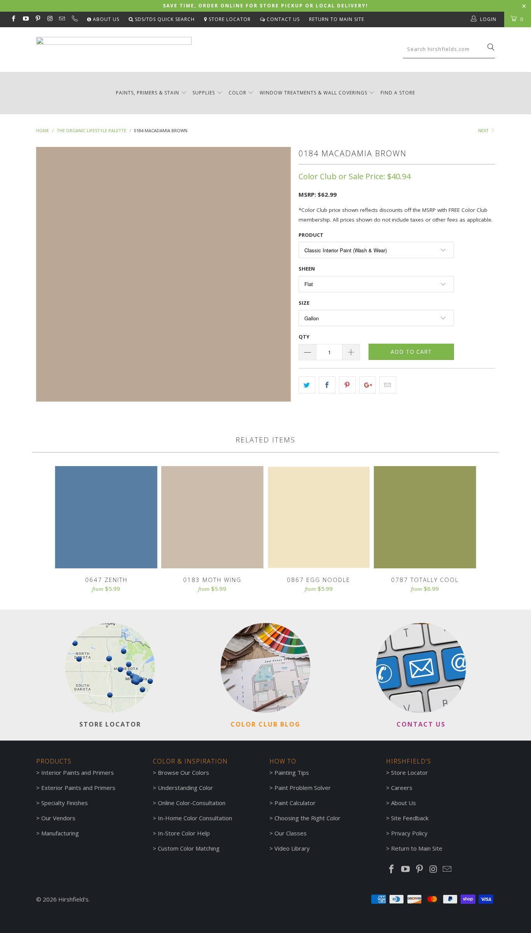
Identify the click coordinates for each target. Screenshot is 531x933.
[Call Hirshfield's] (74, 19)
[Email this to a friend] (387, 384)
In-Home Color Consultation (195, 818)
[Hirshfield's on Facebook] (13, 19)
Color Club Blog (265, 724)
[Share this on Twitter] (307, 384)
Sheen (307, 268)
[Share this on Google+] (367, 384)
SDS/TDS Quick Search (164, 19)
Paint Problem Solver (302, 787)
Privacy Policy (409, 833)
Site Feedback (409, 818)
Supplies (203, 92)
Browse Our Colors (183, 772)
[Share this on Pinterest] (347, 384)
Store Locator (229, 19)
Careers (401, 787)
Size (304, 302)
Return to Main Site (336, 19)
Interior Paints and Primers (77, 772)
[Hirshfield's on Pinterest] (37, 19)
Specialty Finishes (64, 803)
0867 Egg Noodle (318, 517)
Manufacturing (60, 833)
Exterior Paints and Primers (78, 787)
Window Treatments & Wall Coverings (313, 92)
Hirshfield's (73, 899)
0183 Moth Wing (212, 517)
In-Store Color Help (184, 833)
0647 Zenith (106, 517)
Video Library (292, 848)
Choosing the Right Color (307, 818)
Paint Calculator (295, 803)
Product (311, 234)
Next (484, 130)
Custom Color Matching (189, 848)
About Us (105, 19)
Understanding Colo (184, 787)
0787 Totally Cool (425, 517)
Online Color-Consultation (191, 803)
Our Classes (290, 833)
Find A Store (398, 92)
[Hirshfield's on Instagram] (49, 19)
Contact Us (282, 19)
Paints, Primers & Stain (147, 92)
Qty (304, 336)
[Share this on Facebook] (327, 384)
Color (237, 92)
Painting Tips (291, 772)
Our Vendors (58, 818)
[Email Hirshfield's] (61, 19)
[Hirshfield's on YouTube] (25, 19)
